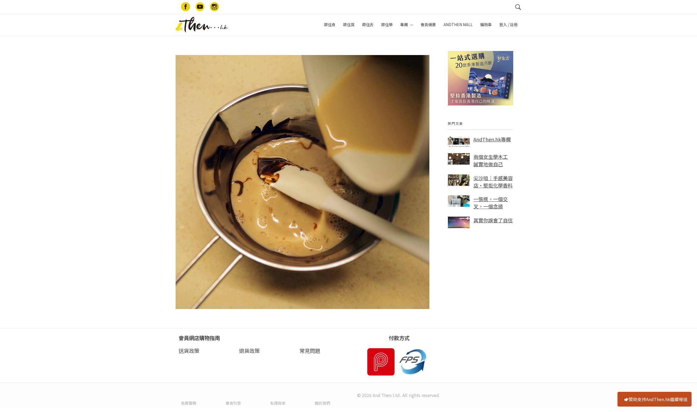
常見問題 (309, 351)
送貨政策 (189, 351)
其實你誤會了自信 (493, 220)
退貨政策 (249, 351)
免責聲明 (188, 403)
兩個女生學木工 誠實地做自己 (490, 160)
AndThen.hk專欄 (492, 139)
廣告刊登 (233, 403)
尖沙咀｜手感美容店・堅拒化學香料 (493, 181)
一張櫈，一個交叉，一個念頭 (490, 202)
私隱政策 (278, 403)
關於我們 (322, 403)
